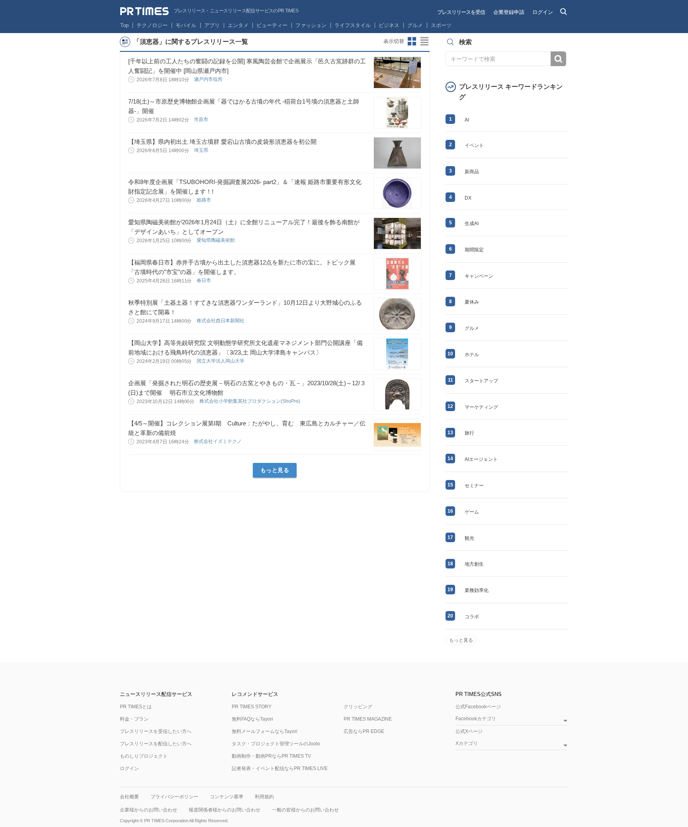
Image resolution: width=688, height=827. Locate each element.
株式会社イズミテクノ (218, 441)
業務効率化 (477, 590)
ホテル (472, 354)
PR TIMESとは (136, 706)
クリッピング (358, 706)
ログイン (542, 12)
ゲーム (472, 512)
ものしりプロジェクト (144, 756)
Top (124, 25)
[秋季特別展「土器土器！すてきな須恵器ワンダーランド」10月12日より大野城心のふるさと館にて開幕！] (397, 314)
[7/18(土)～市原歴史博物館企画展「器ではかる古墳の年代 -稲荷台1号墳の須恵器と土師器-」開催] (397, 113)
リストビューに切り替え (425, 41)
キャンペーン (479, 276)
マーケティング (481, 407)
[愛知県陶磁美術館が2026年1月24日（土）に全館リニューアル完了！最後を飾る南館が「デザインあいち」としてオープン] (397, 233)
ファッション (310, 25)
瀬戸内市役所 (209, 79)
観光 (469, 538)
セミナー (474, 485)
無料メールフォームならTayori (264, 731)
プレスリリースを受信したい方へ (156, 731)
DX (468, 198)
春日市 (204, 280)
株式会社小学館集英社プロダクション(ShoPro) (250, 401)
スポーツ (441, 25)
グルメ (415, 25)
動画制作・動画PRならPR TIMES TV (271, 756)
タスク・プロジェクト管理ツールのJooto (276, 744)
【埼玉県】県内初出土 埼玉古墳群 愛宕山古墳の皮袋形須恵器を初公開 (222, 141)
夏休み (472, 302)
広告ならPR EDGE (364, 731)
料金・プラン (134, 719)
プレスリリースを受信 (461, 12)
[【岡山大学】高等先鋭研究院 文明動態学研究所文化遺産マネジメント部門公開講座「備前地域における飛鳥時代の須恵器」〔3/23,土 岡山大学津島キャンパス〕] (397, 354)
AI (467, 120)
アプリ (212, 25)
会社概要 (129, 797)
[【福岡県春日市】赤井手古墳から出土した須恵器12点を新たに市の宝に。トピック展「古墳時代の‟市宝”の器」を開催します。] (397, 274)
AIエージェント (481, 459)
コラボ (472, 616)
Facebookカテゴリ (475, 718)
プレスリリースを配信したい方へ (156, 744)
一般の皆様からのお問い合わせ (305, 810)
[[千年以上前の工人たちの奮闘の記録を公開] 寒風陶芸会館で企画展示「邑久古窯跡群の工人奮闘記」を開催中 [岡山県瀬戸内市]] (397, 72)
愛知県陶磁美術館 (216, 240)
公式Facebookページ (478, 706)
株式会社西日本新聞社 (221, 320)
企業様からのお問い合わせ (148, 810)
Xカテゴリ (466, 743)
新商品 (472, 171)
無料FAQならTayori (252, 719)
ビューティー (271, 25)
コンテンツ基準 (226, 797)
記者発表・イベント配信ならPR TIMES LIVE (280, 768)
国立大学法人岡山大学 (221, 361)
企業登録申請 (508, 12)
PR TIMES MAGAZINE (368, 719)
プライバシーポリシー (174, 797)
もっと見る (274, 470)
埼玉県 (201, 150)
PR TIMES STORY (252, 706)
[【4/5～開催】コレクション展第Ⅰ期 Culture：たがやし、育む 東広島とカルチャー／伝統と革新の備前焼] (397, 435)
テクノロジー (152, 25)
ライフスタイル (352, 25)
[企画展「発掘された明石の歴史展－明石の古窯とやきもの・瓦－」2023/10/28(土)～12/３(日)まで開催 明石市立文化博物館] (397, 394)
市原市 (201, 119)
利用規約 (264, 797)
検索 (558, 58)
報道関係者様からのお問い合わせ (224, 810)
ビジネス (389, 25)
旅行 (469, 433)
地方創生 (474, 564)
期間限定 (474, 250)
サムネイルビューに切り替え (412, 41)
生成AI (472, 223)
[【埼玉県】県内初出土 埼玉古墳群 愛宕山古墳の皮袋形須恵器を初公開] (397, 153)
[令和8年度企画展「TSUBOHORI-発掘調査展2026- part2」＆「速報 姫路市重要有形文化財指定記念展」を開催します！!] (397, 193)
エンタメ (238, 25)
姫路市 (204, 200)
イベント (474, 145)
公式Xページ (469, 731)
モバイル (186, 25)
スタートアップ (481, 381)
